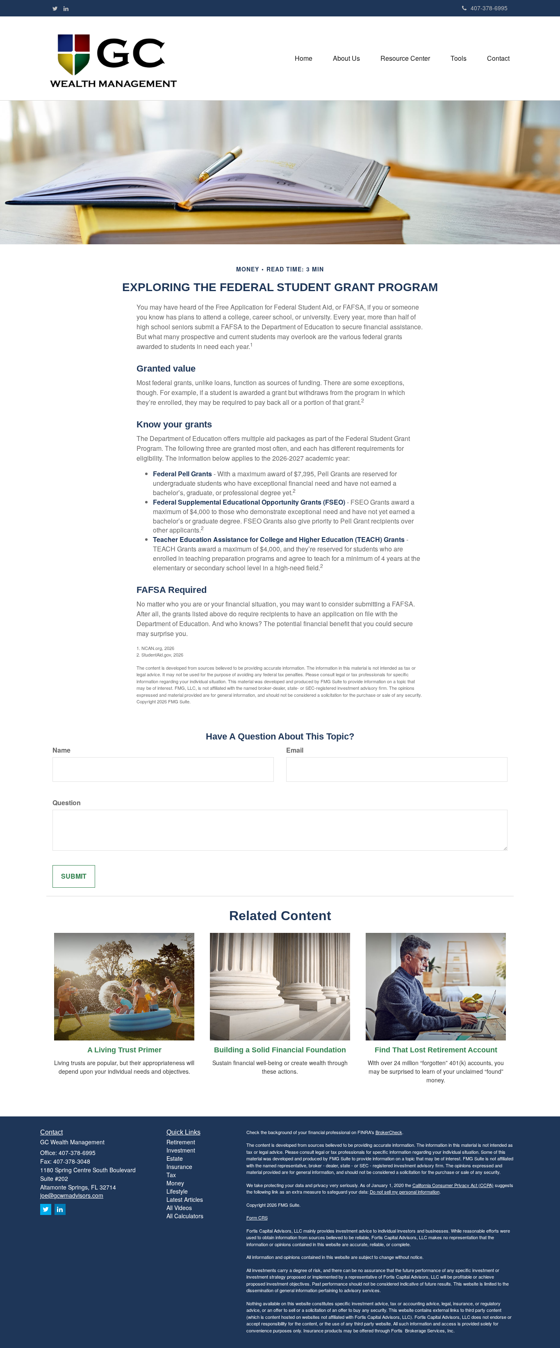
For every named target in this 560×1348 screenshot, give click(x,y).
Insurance (179, 1166)
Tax (171, 1175)
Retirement (180, 1142)
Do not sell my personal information (404, 1191)
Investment (180, 1150)
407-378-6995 (489, 8)
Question (66, 802)
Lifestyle (177, 1191)
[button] (346, 58)
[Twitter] (55, 8)
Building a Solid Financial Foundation (280, 1050)
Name (61, 750)
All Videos (179, 1207)
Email (294, 750)
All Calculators (184, 1216)
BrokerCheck (389, 1132)
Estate (174, 1158)
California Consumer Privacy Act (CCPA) (453, 1185)
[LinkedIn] (66, 8)
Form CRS (257, 1217)
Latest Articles (184, 1199)
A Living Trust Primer (124, 1050)
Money (175, 1183)
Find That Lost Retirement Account (436, 1050)
